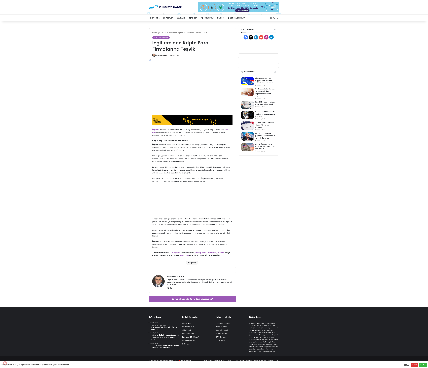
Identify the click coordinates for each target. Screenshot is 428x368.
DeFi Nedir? (186, 344)
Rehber (194, 18)
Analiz (182, 18)
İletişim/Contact (237, 18)
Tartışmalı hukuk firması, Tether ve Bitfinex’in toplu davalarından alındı (265, 92)
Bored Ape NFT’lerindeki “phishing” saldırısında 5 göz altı (265, 114)
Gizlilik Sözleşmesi (260, 360)
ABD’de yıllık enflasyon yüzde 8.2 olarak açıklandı (264, 124)
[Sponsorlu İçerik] (192, 120)
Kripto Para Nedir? (188, 333)
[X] (171, 288)
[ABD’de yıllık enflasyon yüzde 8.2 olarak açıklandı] (247, 125)
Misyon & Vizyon (219, 360)
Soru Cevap (208, 18)
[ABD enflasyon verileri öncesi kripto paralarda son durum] (247, 147)
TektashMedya (186, 360)
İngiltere (155, 130)
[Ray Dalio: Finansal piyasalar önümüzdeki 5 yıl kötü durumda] (247, 136)
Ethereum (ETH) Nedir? (190, 337)
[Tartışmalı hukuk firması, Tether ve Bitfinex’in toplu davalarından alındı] (247, 92)
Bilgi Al (406, 365)
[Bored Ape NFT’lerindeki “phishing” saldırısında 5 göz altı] (247, 115)
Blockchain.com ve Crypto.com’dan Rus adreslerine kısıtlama (264, 80)
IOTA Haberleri (221, 337)
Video (221, 18)
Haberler (169, 18)
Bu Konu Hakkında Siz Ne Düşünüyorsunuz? (192, 299)
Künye (236, 360)
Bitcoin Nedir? (187, 323)
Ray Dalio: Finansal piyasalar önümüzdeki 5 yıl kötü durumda (265, 135)
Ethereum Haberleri (222, 323)
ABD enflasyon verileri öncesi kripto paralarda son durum (265, 146)
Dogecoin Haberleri (222, 330)
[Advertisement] (192, 201)
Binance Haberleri (222, 333)
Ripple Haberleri (221, 327)
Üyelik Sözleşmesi (246, 360)
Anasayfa (157, 33)
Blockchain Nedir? (188, 327)
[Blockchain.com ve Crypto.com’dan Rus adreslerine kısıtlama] (247, 81)
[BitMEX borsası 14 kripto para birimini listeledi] (247, 105)
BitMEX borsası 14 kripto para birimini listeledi (265, 103)
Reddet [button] (414, 365)
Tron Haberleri (221, 340)
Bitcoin (155, 18)
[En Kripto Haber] (165, 7)
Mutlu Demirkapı (161, 55)
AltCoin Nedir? (187, 330)
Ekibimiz (229, 360)
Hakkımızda (208, 360)
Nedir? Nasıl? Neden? (169, 33)
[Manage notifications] (5, 363)
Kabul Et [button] (423, 365)
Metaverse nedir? (188, 340)
